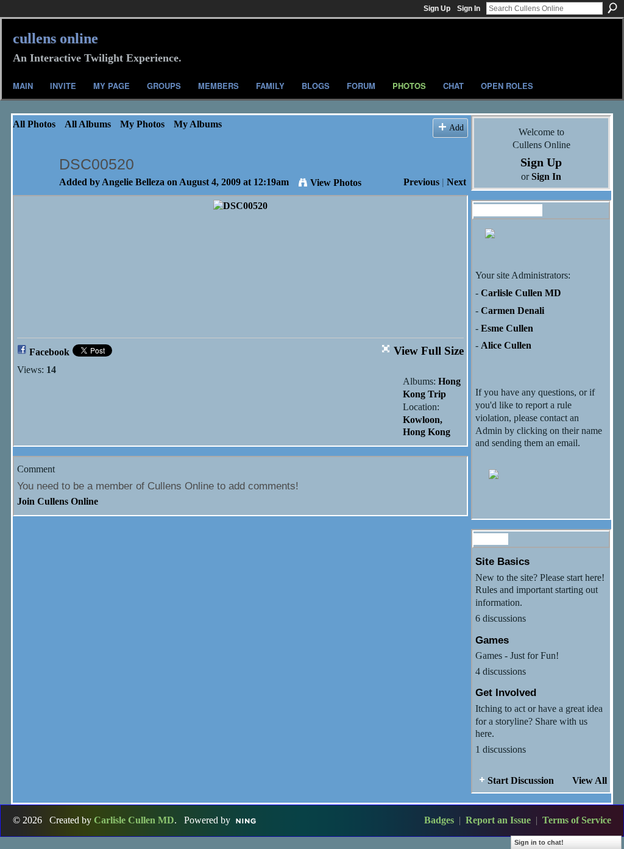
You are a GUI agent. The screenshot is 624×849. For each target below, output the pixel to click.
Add (456, 127)
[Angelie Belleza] (32, 188)
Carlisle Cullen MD (521, 293)
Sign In (468, 8)
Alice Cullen (506, 345)
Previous (421, 182)
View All (589, 780)
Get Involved (505, 692)
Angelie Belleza (133, 182)
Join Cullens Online (57, 501)
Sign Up (437, 8)
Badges (439, 820)
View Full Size (429, 350)
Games (492, 640)
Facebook (49, 352)
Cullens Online (55, 38)
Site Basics (502, 561)
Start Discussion (521, 780)
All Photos (34, 124)
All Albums (88, 124)
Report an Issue (498, 820)
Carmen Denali (512, 310)
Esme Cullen (507, 328)
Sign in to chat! (539, 842)
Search (612, 7)
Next (456, 182)
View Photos (335, 182)
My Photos (142, 124)
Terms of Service (576, 820)
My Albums (198, 124)
